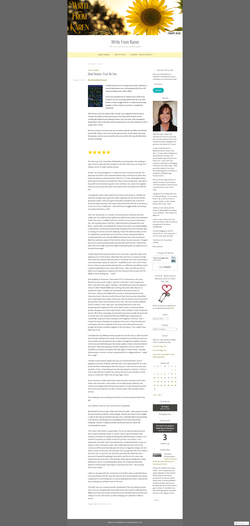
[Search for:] (165, 500)
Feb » (160, 395)
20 (165, 382)
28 (168, 385)
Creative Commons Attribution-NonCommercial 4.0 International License (165, 461)
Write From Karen (125, 41)
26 (161, 385)
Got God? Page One (160, 346)
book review (97, 504)
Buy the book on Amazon (97, 80)
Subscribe (158, 90)
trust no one (106, 504)
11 (158, 378)
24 (154, 385)
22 (172, 382)
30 (175, 385)
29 (172, 385)
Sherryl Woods (158, 260)
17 (154, 382)
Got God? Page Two (160, 350)
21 (168, 382)
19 (161, 382)
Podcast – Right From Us (141, 55)
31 (154, 389)
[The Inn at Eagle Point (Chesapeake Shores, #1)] (173, 262)
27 (165, 385)
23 (175, 382)
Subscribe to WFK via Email (165, 70)
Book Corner (93, 70)
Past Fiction (120, 55)
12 (161, 378)
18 (158, 382)
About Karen (103, 55)
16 (175, 378)
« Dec (155, 395)
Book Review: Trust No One (102, 73)
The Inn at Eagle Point (160, 258)
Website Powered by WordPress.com (125, 522)
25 (158, 385)
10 (154, 378)
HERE (172, 308)
